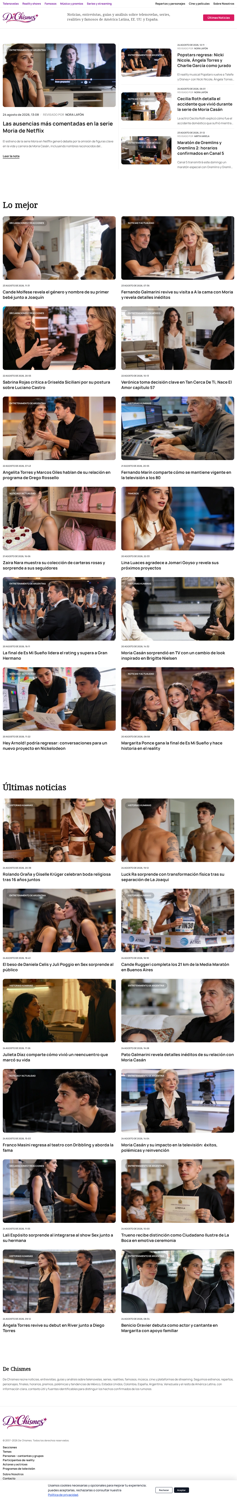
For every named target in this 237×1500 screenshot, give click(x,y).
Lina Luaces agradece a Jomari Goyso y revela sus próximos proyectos (170, 565)
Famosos (50, 3)
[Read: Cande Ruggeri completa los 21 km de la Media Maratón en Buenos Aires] (177, 920)
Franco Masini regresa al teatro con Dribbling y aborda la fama (58, 1147)
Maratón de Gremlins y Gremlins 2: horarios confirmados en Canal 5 (200, 148)
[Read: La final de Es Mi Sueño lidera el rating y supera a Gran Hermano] (59, 608)
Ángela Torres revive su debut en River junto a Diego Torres (53, 1328)
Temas (7, 1451)
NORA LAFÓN (74, 115)
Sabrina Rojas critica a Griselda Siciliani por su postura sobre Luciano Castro (56, 385)
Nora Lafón (201, 48)
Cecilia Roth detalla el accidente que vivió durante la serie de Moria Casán (204, 104)
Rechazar (164, 1490)
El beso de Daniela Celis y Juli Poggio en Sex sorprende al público (58, 967)
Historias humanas (139, 403)
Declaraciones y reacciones (26, 222)
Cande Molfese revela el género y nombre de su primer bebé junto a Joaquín (56, 294)
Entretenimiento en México (144, 142)
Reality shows (31, 3)
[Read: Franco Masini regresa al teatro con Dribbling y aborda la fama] (59, 1101)
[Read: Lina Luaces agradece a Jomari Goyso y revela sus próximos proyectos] (177, 518)
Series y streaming (99, 3)
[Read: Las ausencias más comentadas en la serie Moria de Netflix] (59, 75)
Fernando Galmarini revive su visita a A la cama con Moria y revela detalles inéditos (177, 294)
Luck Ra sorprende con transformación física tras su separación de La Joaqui (172, 877)
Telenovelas (11, 3)
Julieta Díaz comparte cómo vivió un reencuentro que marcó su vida (55, 1057)
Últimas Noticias (219, 18)
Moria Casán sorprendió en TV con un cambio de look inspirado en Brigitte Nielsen (173, 655)
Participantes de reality (18, 1460)
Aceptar (181, 1490)
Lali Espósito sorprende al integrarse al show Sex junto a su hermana (58, 1237)
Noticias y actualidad (141, 99)
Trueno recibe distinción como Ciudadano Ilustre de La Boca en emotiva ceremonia (175, 1237)
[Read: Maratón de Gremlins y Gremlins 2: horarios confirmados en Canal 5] (146, 150)
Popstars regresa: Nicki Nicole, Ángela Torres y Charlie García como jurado (204, 60)
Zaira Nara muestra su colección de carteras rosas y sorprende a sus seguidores (54, 565)
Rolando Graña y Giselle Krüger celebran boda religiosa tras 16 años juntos (57, 877)
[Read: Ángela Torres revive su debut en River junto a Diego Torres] (59, 1281)
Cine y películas (199, 3)
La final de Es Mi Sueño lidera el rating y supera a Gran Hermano (55, 655)
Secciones (10, 1447)
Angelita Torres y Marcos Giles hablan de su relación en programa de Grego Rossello (57, 475)
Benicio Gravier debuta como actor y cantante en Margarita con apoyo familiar (169, 1328)
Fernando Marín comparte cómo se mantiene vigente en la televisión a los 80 (176, 475)
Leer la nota (11, 156)
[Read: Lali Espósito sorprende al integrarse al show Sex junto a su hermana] (59, 1191)
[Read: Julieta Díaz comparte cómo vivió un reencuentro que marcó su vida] (59, 1011)
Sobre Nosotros (223, 3)
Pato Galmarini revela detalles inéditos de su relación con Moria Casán (177, 1057)
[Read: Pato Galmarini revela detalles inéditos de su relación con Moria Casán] (177, 1011)
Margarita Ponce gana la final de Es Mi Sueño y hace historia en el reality (171, 745)
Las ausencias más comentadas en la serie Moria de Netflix (58, 127)
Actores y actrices (15, 1464)
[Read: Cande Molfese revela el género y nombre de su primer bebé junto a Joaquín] (59, 248)
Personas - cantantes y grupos (23, 1455)
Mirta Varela (201, 136)
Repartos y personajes (170, 3)
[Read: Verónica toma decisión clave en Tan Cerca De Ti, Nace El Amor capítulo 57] (177, 338)
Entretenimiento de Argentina (27, 50)
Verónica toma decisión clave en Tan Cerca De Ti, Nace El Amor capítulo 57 (176, 385)
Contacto (9, 1478)
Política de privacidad (63, 1495)
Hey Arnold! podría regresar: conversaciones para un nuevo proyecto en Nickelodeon (55, 745)
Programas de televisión (19, 1468)
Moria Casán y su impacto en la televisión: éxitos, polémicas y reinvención (169, 1147)
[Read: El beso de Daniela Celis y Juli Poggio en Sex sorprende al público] (59, 920)
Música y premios (71, 3)
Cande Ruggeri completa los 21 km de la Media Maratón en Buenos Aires (175, 967)
